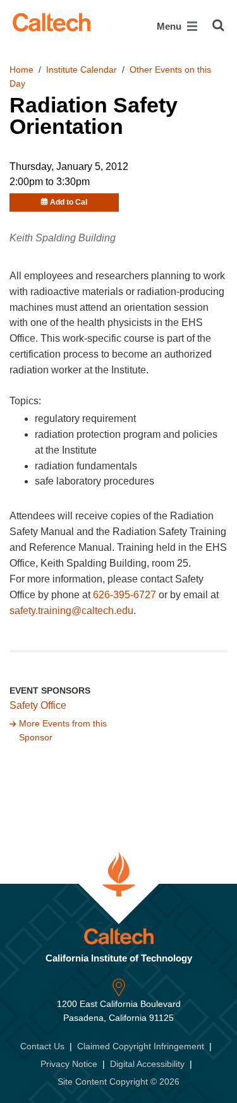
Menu (170, 26)
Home (21, 69)
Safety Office (37, 705)
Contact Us (42, 1046)
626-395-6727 (124, 594)
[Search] (218, 25)
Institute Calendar (81, 69)
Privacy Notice (68, 1064)
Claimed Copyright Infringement (140, 1046)
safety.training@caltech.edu (71, 610)
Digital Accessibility (147, 1064)
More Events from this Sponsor (63, 730)
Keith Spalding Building (62, 237)
